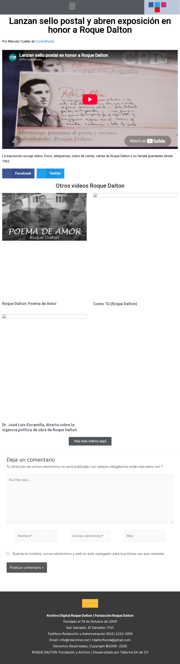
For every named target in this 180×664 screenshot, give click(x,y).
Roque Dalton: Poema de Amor (29, 303)
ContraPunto (45, 41)
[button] (72, 6)
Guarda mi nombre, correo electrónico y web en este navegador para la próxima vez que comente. (89, 554)
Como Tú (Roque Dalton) (115, 303)
